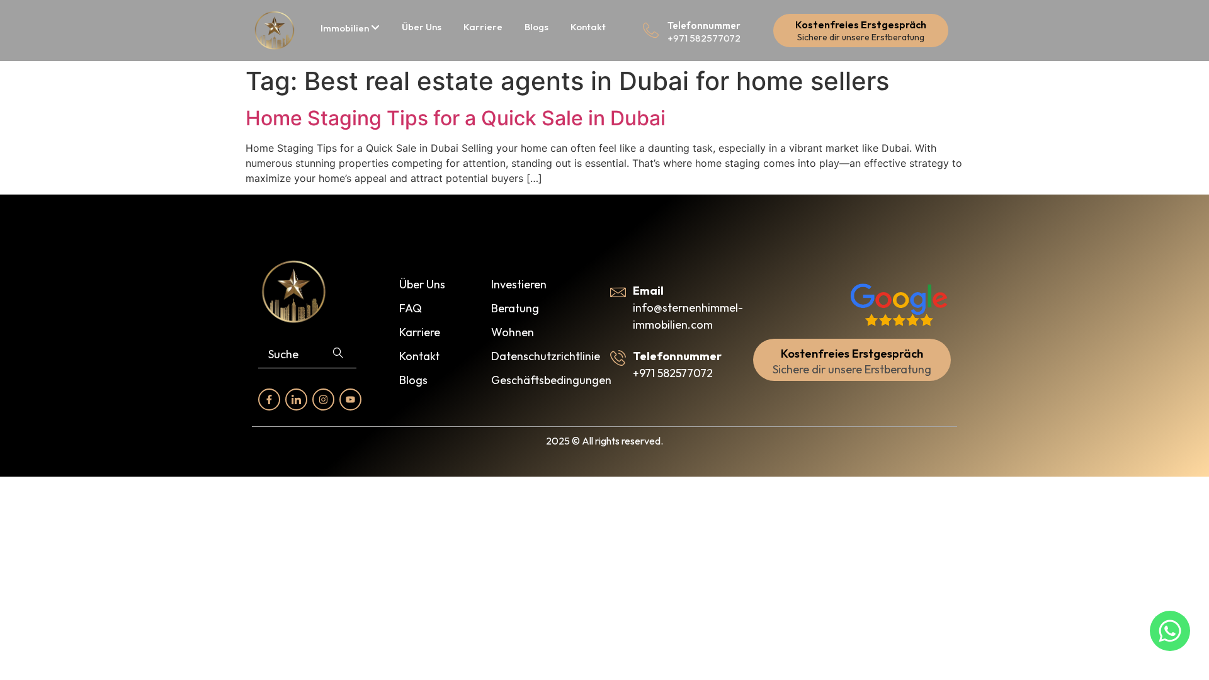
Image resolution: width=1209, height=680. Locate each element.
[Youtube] (350, 399)
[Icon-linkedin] (296, 399)
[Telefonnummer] (651, 30)
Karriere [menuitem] (482, 27)
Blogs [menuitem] (536, 27)
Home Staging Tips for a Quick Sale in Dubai (456, 118)
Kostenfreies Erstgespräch (860, 24)
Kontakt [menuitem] (588, 27)
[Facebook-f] (269, 399)
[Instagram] (323, 399)
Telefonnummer (704, 25)
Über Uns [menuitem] (421, 27)
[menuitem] (350, 28)
